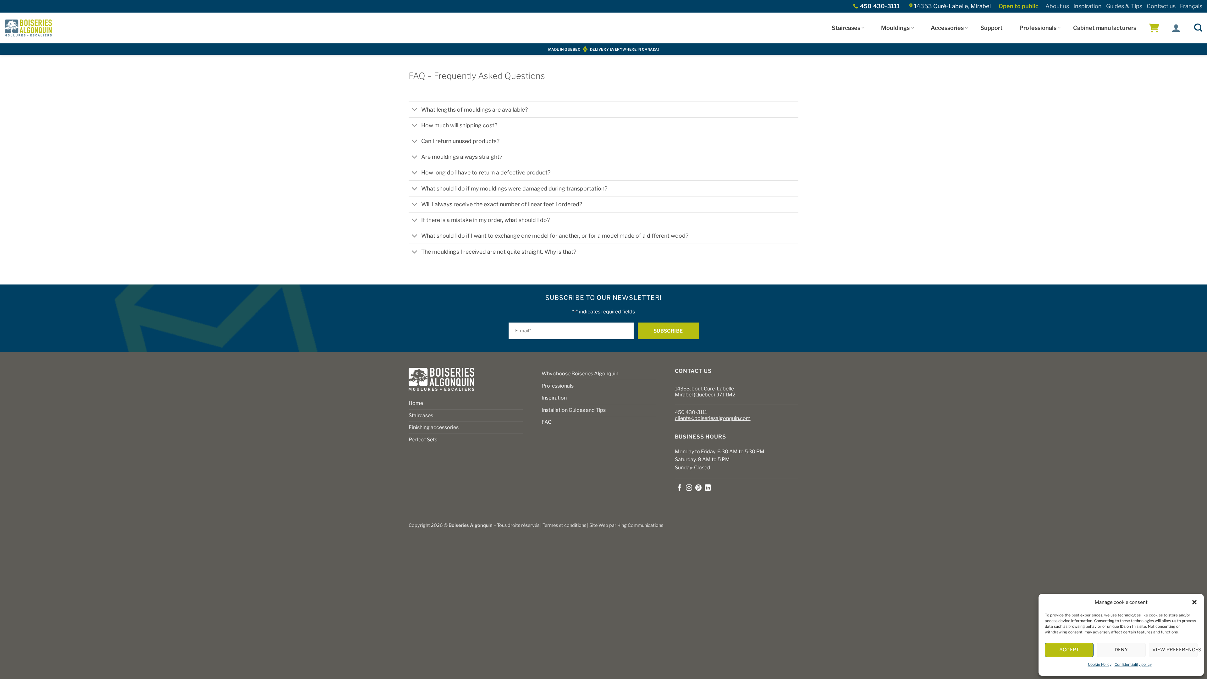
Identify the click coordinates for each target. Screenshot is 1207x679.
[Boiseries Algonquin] (28, 28)
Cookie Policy (1099, 664)
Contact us (1161, 6)
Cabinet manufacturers (1104, 28)
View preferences (1175, 650)
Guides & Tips (1124, 6)
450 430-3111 (691, 412)
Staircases (846, 28)
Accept (1069, 650)
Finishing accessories (434, 427)
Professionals (1037, 28)
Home (416, 403)
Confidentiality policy (1133, 664)
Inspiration (1087, 6)
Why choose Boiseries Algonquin (580, 374)
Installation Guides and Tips (574, 410)
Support (991, 28)
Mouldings (895, 28)
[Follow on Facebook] (679, 488)
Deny (1121, 650)
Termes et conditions (564, 525)
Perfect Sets (423, 440)
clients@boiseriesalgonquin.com (713, 418)
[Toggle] (415, 110)
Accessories (947, 28)
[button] (1194, 602)
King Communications (640, 525)
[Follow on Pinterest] (698, 488)
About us (1057, 6)
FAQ (547, 422)
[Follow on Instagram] (689, 488)
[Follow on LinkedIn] (708, 488)
